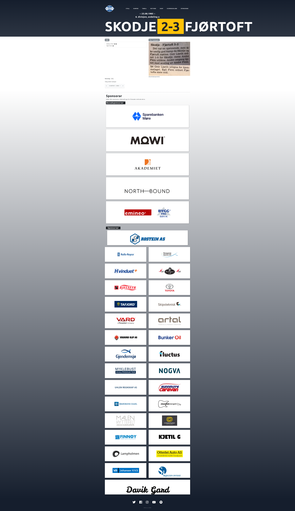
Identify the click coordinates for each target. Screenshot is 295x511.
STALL (128, 8)
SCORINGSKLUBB (172, 8)
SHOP (161, 8)
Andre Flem (110, 43)
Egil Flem (109, 45)
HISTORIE (153, 8)
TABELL (144, 8)
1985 (112, 78)
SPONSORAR (184, 8)
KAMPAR (135, 8)
